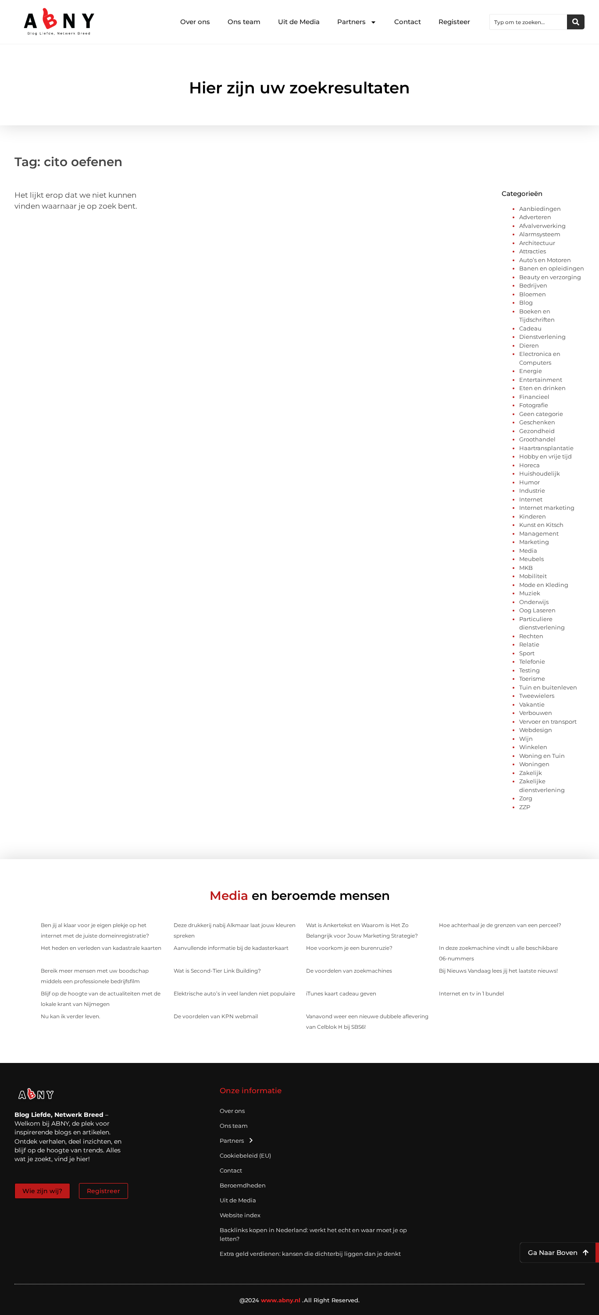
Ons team (244, 22)
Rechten (531, 636)
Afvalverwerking (542, 225)
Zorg (525, 798)
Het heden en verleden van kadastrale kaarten (101, 948)
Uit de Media (299, 22)
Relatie (529, 644)
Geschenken (537, 422)
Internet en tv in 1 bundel (471, 993)
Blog (526, 302)
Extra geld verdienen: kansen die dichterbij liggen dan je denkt (310, 1253)
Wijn (526, 738)
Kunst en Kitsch (541, 524)
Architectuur (537, 242)
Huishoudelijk (539, 473)
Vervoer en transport (548, 721)
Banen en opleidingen (551, 268)
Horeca (529, 465)
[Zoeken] (576, 21)
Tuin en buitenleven (548, 687)
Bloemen (532, 294)
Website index (240, 1215)
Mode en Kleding (543, 584)
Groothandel (537, 439)
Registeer (454, 22)
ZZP (524, 806)
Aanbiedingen (540, 208)
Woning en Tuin (542, 755)
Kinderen (532, 516)
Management (539, 533)
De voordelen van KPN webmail (216, 1016)
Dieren (529, 345)
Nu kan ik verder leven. (70, 1016)
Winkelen (533, 746)
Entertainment (540, 379)
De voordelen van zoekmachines (349, 970)
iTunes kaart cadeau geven (341, 993)
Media (528, 550)
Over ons (195, 22)
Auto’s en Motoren (545, 259)
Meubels (531, 558)
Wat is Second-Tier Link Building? (217, 970)
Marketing (534, 541)
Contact (407, 22)
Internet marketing (546, 507)
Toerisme (532, 678)
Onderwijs (534, 601)
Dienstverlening (542, 336)
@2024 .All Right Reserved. (299, 1300)
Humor (529, 482)
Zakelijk (530, 772)
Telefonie (532, 661)
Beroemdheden (243, 1185)
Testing (529, 670)
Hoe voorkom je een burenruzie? (349, 948)
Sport (527, 653)
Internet (530, 499)
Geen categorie (541, 413)
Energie (530, 370)
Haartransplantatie (546, 447)
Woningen (534, 764)
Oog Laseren (537, 610)
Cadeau (530, 328)
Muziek (529, 593)
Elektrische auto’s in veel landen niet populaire (234, 993)
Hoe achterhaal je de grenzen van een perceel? (500, 925)
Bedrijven (533, 285)
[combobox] (528, 21)
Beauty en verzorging (550, 277)
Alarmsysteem (539, 234)
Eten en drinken (542, 387)
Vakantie (532, 704)
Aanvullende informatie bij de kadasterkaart (231, 948)
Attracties (532, 251)
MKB (526, 567)
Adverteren (535, 216)
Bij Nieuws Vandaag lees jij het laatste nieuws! (498, 970)
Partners (351, 22)
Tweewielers (536, 695)
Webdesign (535, 729)
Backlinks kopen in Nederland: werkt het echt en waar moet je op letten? (313, 1234)
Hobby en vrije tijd (545, 456)
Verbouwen (535, 712)
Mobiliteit (533, 575)
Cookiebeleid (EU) (245, 1155)
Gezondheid (537, 430)
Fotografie (533, 405)
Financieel (534, 396)
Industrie (532, 490)
